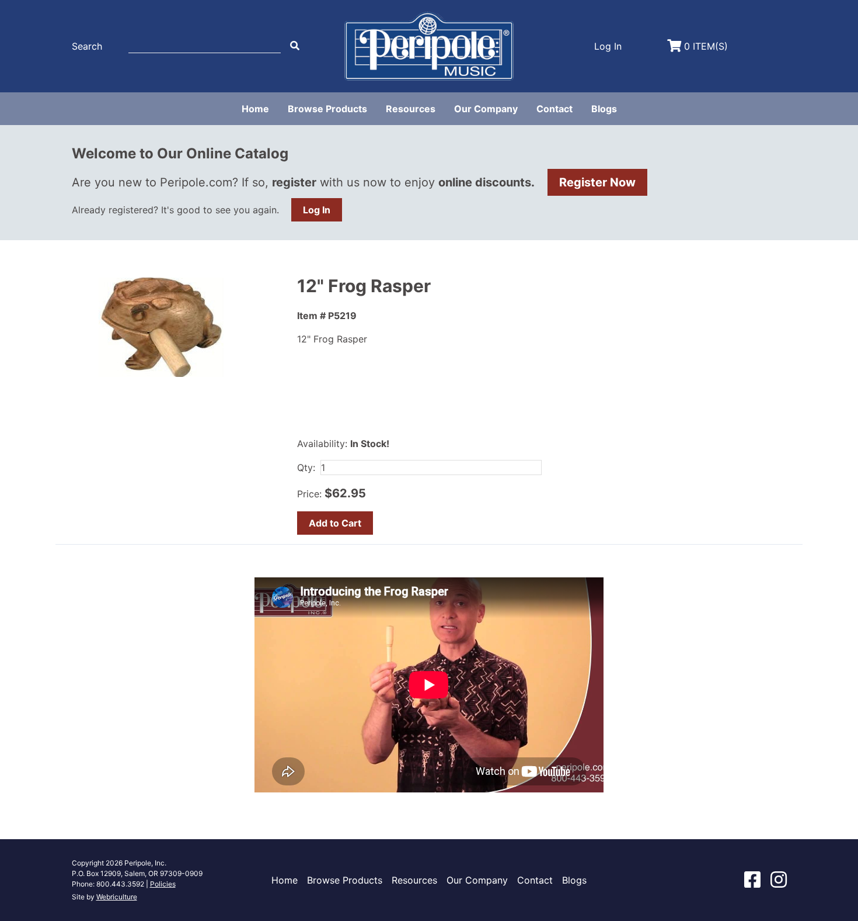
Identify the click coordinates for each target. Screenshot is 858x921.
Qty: (306, 467)
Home (255, 109)
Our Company (486, 109)
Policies (163, 884)
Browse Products (327, 109)
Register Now (597, 182)
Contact (554, 109)
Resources (410, 109)
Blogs (604, 109)
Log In (316, 210)
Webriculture (116, 896)
